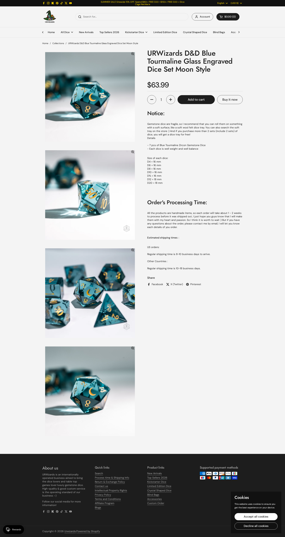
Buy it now (230, 99)
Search (99, 473)
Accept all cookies (256, 516)
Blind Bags (153, 494)
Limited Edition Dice (159, 486)
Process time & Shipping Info (112, 477)
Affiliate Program (104, 503)
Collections (58, 43)
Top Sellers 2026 (157, 477)
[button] (227, 16)
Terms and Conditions (108, 499)
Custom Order (155, 503)
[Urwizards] (49, 16)
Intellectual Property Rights (111, 490)
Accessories (154, 499)
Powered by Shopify (88, 531)
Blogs (98, 507)
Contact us (101, 486)
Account (205, 16)
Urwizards (70, 531)
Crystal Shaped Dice (159, 490)
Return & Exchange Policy (110, 481)
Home (45, 43)
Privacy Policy (103, 494)
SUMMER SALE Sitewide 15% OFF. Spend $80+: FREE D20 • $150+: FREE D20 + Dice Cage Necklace (142, 3)
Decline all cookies (256, 526)
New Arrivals (154, 473)
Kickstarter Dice (156, 481)
